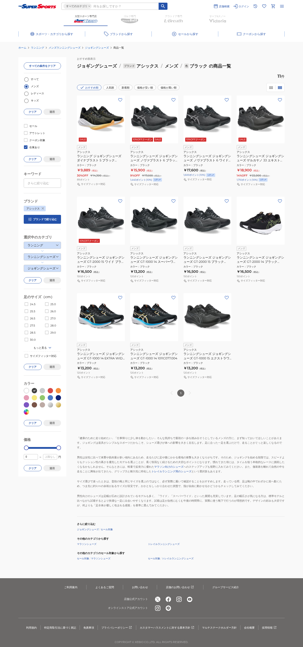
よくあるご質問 (104, 587)
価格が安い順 (145, 87)
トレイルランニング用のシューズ (171, 471)
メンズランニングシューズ (65, 47)
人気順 (110, 87)
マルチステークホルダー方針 (219, 627)
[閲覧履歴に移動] (255, 6)
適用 (52, 111)
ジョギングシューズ (97, 47)
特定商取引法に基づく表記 (60, 627)
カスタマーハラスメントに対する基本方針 (165, 627)
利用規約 (31, 627)
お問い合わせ (140, 587)
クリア (33, 111)
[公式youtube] (189, 599)
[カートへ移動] (273, 6)
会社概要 (249, 627)
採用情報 (267, 627)
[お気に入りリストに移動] (264, 6)
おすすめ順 (91, 87)
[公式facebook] (168, 599)
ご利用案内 (70, 587)
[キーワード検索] (163, 6)
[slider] (26, 447)
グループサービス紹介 (225, 587)
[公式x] (157, 599)
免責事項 (88, 627)
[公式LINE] (168, 608)
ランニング (37, 47)
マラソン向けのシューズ (168, 466)
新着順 (126, 87)
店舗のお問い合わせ (178, 587)
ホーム (22, 47)
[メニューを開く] (282, 6)
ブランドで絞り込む (45, 219)
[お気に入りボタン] (120, 100)
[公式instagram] (179, 599)
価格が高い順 (169, 87)
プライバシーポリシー (114, 627)
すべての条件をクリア (42, 65)
